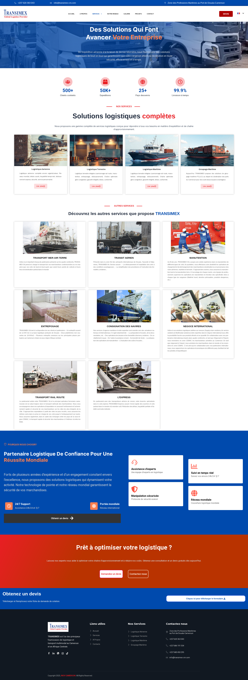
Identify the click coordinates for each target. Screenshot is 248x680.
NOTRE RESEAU (112, 14)
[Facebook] (49, 653)
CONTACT (150, 14)
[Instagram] (63, 653)
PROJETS (138, 14)
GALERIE (127, 14)
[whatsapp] (58, 653)
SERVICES (95, 14)
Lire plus (39, 186)
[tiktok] (67, 653)
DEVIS (226, 14)
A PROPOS (83, 14)
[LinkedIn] (53, 653)
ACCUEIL (71, 14)
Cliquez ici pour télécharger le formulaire (204, 598)
